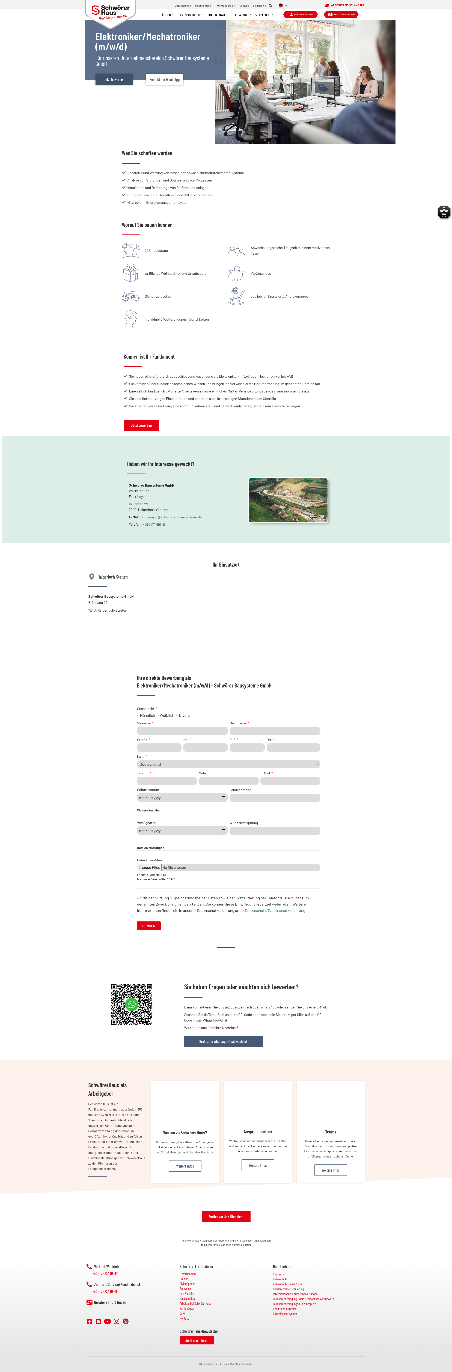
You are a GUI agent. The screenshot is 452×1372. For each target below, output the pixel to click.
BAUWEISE (240, 15)
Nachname (238, 723)
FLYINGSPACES (189, 15)
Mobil (203, 773)
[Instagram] (117, 1321)
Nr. (186, 740)
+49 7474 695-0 (153, 524)
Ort (269, 740)
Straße (142, 740)
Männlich (147, 715)
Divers (184, 715)
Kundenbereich (226, 5)
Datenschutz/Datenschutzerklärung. (275, 910)
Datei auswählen (149, 860)
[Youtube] (108, 1321)
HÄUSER (165, 15)
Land (141, 756)
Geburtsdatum (148, 789)
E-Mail (265, 773)
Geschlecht (146, 708)
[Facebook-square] (90, 1321)
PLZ (233, 740)
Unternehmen (183, 5)
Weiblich (167, 715)
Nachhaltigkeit (203, 5)
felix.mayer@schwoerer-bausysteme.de (171, 517)
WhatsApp (268, 1007)
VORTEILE (262, 15)
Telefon (143, 773)
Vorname (144, 723)
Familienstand (240, 790)
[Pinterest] (126, 1321)
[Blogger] (99, 1321)
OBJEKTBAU (216, 15)
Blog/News (259, 5)
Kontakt (244, 5)
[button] (270, 6)
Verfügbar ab (147, 822)
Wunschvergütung (244, 823)
